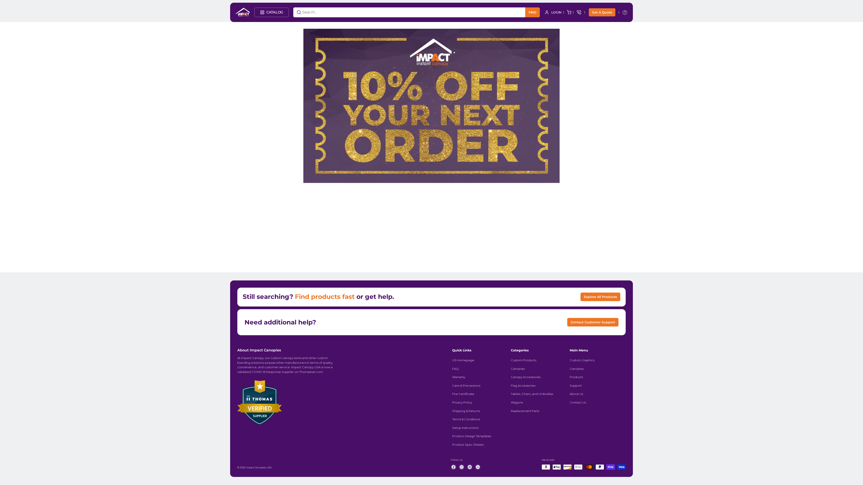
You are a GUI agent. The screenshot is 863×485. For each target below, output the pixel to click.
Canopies (518, 368)
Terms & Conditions (466, 419)
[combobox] (403, 12)
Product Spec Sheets (468, 444)
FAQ (455, 368)
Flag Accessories (523, 385)
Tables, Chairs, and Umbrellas (532, 394)
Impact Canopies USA (259, 467)
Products (576, 377)
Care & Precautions (466, 385)
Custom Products (523, 360)
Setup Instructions (465, 428)
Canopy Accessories (525, 377)
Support (576, 385)
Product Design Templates (471, 436)
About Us (576, 394)
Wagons (517, 402)
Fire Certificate (463, 394)
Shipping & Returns (466, 411)
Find (532, 12)
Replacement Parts (525, 411)
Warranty (458, 377)
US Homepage (463, 360)
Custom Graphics (582, 360)
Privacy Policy (462, 402)
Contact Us (578, 402)
